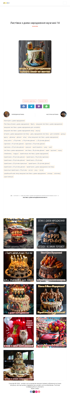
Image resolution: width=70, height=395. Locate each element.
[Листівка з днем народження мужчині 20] (51, 233)
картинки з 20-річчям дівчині (14, 147)
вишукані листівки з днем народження (49, 124)
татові (41, 170)
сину (35, 170)
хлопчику (57, 173)
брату (33, 124)
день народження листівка (40, 134)
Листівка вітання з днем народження (16, 124)
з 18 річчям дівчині (28, 140)
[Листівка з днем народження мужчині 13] (51, 266)
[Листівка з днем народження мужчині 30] (51, 332)
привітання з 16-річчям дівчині (14, 157)
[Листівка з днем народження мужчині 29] (19, 233)
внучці (38, 130)
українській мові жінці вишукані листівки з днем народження (25, 173)
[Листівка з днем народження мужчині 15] (19, 266)
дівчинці (12, 137)
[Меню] (64, 3)
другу (6, 137)
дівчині (19, 137)
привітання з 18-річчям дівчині (14, 160)
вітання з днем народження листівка (16, 134)
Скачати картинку (29, 101)
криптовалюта (37, 147)
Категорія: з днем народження (14, 120)
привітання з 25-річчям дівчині (14, 167)
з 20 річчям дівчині (42, 140)
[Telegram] (31, 106)
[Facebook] (23, 106)
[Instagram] (36, 392)
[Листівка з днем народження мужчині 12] (19, 299)
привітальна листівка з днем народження (34, 153)
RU (38, 388)
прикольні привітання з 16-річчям (15, 170)
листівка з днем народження (14, 150)
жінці (24, 137)
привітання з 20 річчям (34, 160)
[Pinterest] (39, 392)
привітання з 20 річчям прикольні (15, 163)
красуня (28, 147)
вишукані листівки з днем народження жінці (19, 130)
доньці (63, 134)
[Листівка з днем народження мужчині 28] (19, 365)
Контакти (41, 387)
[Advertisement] (35, 87)
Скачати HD (42, 101)
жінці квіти (7, 140)
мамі (47, 150)
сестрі (30, 170)
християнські (8, 177)
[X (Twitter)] (34, 392)
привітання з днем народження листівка (40, 167)
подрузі (15, 153)
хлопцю (49, 173)
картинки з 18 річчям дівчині (35, 144)
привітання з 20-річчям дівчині (39, 163)
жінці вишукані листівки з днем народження (43, 137)
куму (45, 147)
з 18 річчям (17, 140)
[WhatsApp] (46, 106)
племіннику (8, 153)
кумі (50, 147)
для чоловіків (54, 134)
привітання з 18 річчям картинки (37, 157)
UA (36, 388)
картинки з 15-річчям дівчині (14, 144)
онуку (60, 150)
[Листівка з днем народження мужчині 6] (51, 299)
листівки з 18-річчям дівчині (34, 150)
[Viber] (39, 106)
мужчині (53, 150)
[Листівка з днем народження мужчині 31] (19, 332)
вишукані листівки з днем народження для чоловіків (22, 127)
